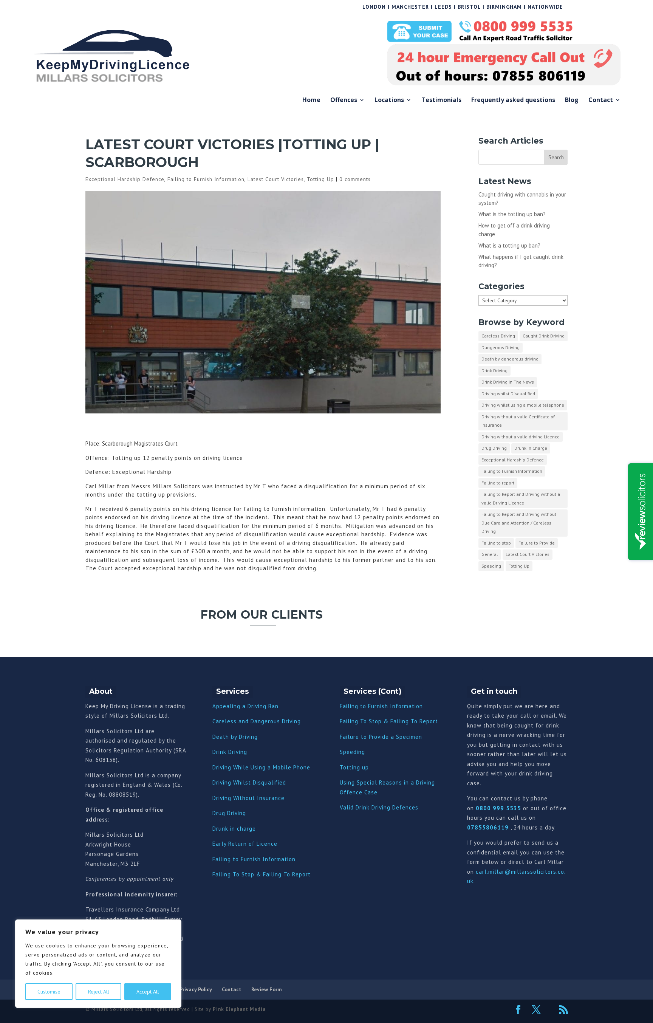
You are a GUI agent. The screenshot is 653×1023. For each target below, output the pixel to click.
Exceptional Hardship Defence (124, 179)
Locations (389, 100)
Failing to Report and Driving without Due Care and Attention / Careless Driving (518, 522)
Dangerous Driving (500, 347)
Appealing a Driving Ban (245, 706)
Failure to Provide (536, 543)
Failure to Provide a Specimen (381, 736)
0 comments (355, 179)
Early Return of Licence (244, 843)
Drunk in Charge (530, 448)
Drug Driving (494, 448)
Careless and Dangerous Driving (256, 721)
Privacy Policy (195, 989)
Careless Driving (498, 336)
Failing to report (497, 483)
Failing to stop (496, 543)
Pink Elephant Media (239, 1009)
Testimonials (441, 100)
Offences (343, 100)
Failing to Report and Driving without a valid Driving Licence (520, 498)
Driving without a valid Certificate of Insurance (518, 421)
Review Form (266, 989)
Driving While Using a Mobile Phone (261, 767)
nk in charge (239, 828)
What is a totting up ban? (509, 245)
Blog (572, 100)
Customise (48, 991)
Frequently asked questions (513, 100)
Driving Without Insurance (248, 798)
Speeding (491, 566)
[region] (98, 963)
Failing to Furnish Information (205, 179)
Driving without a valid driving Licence (520, 437)
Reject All (98, 991)
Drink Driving (494, 370)
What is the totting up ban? (512, 214)
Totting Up (320, 179)
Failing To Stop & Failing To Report (261, 874)
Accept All (147, 991)
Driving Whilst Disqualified (249, 782)
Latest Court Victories (276, 179)
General (489, 554)
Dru (217, 828)
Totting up (354, 767)
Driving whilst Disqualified (508, 393)
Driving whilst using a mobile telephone (522, 405)
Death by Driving (235, 736)
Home (311, 100)
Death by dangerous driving (509, 359)
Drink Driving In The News (507, 382)
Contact (600, 100)
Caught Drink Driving (544, 336)
